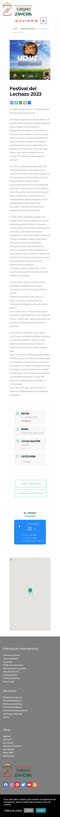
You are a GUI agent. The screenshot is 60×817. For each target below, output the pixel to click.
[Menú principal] (43, 21)
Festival (27, 461)
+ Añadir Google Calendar (31, 483)
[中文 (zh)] (36, 21)
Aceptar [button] (41, 810)
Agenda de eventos (28, 29)
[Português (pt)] (28, 21)
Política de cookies (13, 810)
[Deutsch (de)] (32, 21)
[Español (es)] (16, 21)
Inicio (15, 29)
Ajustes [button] (28, 810)
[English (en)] (20, 21)
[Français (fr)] (24, 21)
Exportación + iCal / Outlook (31, 493)
